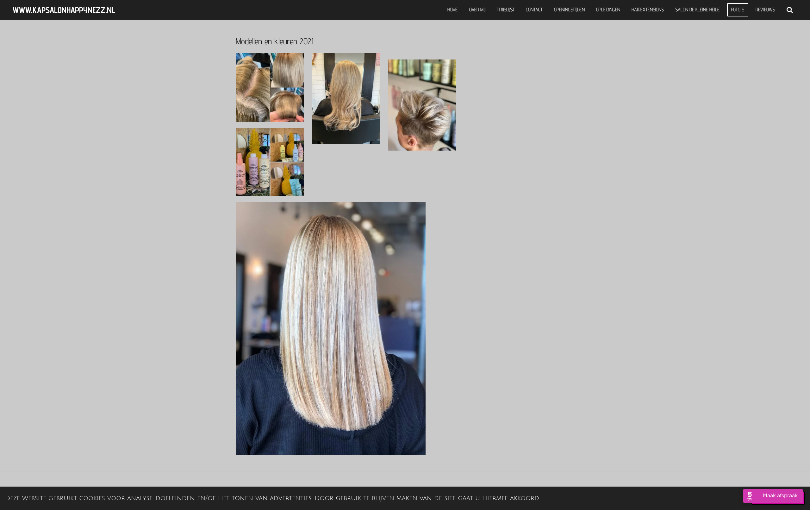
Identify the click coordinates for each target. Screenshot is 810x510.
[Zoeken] (789, 10)
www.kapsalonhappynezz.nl (64, 10)
